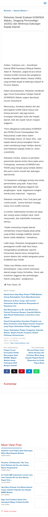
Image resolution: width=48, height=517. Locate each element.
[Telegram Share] (29, 371)
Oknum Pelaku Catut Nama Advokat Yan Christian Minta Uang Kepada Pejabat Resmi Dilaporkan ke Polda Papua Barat (34, 355)
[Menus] (45, 3)
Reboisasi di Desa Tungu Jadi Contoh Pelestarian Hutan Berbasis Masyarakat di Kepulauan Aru (21, 303)
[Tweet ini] (14, 371)
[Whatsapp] (36, 371)
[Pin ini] (22, 371)
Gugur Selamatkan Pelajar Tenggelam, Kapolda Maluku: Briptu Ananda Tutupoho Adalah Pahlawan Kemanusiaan (23, 332)
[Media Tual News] (12, 3)
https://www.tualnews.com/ (19, 343)
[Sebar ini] (7, 371)
